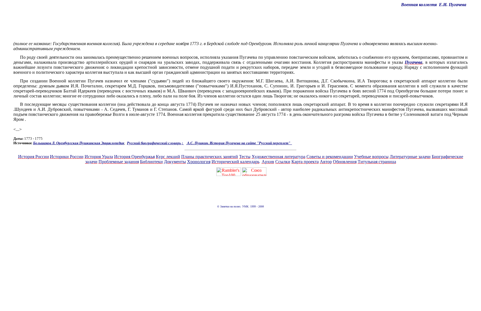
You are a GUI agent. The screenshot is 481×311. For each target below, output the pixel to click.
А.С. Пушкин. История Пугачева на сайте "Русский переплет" (239, 143)
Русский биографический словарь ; (155, 143)
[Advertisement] (240, 24)
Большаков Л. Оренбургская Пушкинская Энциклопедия (78, 143)
